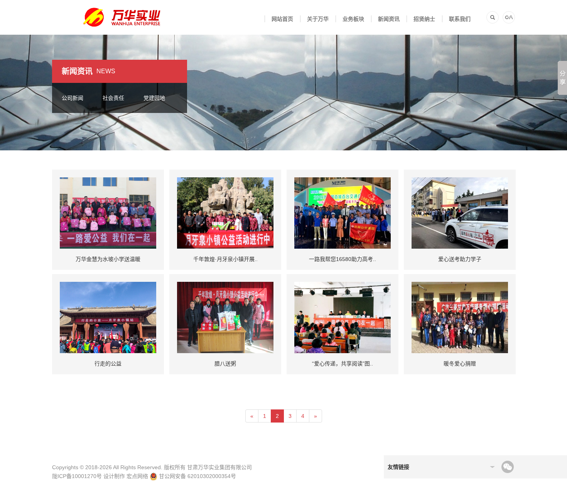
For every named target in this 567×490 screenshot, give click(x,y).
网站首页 (282, 19)
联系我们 (460, 19)
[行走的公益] (108, 317)
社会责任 (113, 98)
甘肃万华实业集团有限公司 (219, 467)
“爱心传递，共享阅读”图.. (342, 363)
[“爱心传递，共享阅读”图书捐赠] (342, 317)
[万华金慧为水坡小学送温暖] (108, 212)
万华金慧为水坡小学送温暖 (108, 259)
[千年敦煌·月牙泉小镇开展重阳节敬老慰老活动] (225, 212)
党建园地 (154, 98)
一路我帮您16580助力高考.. (342, 259)
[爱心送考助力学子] (460, 212)
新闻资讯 (389, 19)
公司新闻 (72, 98)
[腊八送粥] (225, 317)
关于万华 (318, 19)
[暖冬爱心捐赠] (460, 317)
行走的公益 (108, 363)
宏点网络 (137, 476)
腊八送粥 (225, 363)
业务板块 (353, 19)
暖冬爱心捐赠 (460, 363)
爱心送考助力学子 (459, 259)
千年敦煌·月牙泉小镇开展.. (225, 259)
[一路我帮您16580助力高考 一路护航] (342, 212)
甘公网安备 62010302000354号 (196, 476)
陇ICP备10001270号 (77, 476)
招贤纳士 (424, 19)
